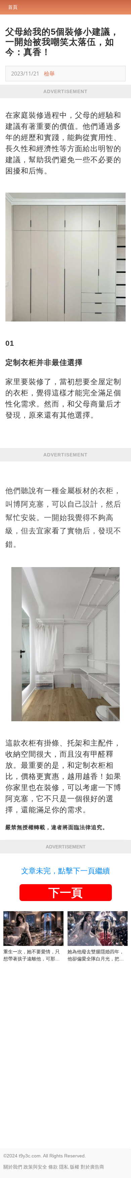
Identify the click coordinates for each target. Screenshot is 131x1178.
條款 (53, 1167)
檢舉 (49, 73)
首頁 (12, 7)
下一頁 (65, 892)
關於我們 (12, 1167)
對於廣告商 (92, 1167)
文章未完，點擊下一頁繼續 (65, 871)
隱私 (64, 1167)
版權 (74, 1167)
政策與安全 (35, 1167)
